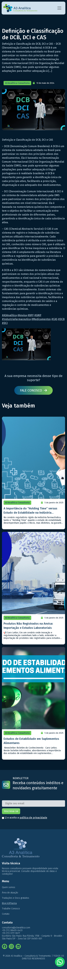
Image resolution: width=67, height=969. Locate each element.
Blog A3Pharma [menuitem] (9, 903)
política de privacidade (33, 817)
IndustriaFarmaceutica (16, 319)
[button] (60, 962)
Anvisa (22, 315)
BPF (30, 315)
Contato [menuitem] (5, 914)
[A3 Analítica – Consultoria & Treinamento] (20, 8)
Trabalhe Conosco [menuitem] (11, 908)
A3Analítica (9, 315)
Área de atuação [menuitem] (10, 892)
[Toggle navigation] (59, 8)
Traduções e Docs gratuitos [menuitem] (15, 898)
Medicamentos (41, 319)
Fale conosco (31, 390)
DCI (5, 323)
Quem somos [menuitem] (8, 887)
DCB (61, 319)
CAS (54, 319)
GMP (37, 315)
